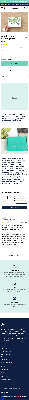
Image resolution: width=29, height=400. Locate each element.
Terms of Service (6, 380)
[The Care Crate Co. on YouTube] (7, 392)
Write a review (14, 207)
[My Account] (23, 8)
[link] (6, 44)
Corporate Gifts (6, 351)
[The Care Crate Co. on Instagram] (2, 392)
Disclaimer (4, 76)
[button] (20, 197)
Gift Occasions (5, 354)
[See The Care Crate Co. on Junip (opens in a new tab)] (18, 255)
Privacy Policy (5, 377)
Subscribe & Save (6, 362)
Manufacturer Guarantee (9, 71)
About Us (4, 367)
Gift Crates (4, 348)
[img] (10, 219)
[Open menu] (1, 8)
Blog (2, 372)
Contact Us (4, 370)
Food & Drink (5, 357)
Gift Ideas (4, 360)
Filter (15, 213)
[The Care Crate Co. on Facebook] (4, 392)
